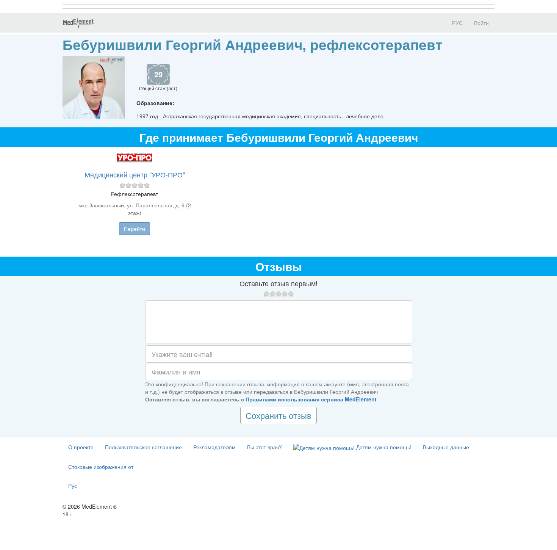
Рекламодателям (214, 447)
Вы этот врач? (264, 447)
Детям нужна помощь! (383, 447)
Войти (481, 23)
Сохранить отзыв (278, 415)
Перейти (134, 228)
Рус (72, 485)
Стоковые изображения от (100, 466)
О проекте (81, 447)
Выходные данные (446, 447)
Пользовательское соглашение (143, 447)
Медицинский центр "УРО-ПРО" (134, 174)
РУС (457, 23)
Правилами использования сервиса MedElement (311, 399)
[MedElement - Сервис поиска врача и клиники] (78, 22)
